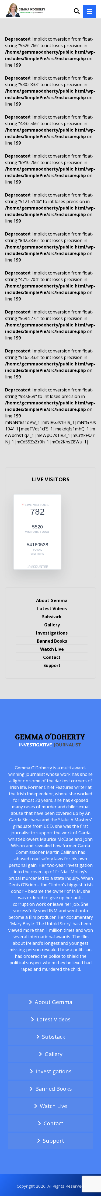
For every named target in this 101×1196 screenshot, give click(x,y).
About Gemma (52, 600)
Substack (52, 617)
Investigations (52, 633)
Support (52, 665)
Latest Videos (52, 609)
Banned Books (52, 641)
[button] (89, 11)
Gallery (52, 625)
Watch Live (52, 649)
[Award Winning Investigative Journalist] (26, 9)
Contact (52, 657)
